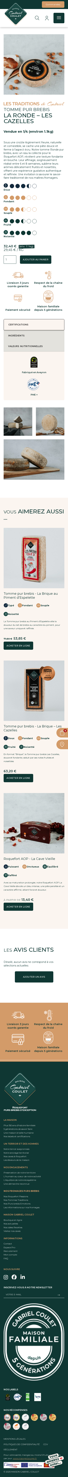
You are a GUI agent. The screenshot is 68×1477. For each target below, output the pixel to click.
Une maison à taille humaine (19, 1132)
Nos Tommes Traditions (16, 1200)
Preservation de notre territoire (20, 1172)
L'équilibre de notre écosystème (20, 1180)
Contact (8, 1243)
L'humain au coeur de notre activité (22, 1176)
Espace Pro (9, 1247)
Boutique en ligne (13, 1220)
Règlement (10, 1449)
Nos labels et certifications (17, 1136)
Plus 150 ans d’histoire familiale (19, 1125)
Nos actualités (11, 1223)
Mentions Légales (14, 1439)
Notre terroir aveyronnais (16, 1149)
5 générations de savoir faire (18, 1129)
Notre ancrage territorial (16, 1152)
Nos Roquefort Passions (16, 1196)
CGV (45, 1444)
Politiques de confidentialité (22, 1444)
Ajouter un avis (34, 976)
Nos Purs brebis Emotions (17, 1203)
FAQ (6, 1258)
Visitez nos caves (12, 1231)
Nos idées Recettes (13, 1227)
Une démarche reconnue (16, 1183)
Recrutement (11, 1251)
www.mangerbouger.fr (25, 1458)
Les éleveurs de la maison (16, 1160)
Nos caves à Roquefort (15, 1156)
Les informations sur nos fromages (22, 1207)
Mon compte (10, 1254)
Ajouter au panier (35, 259)
